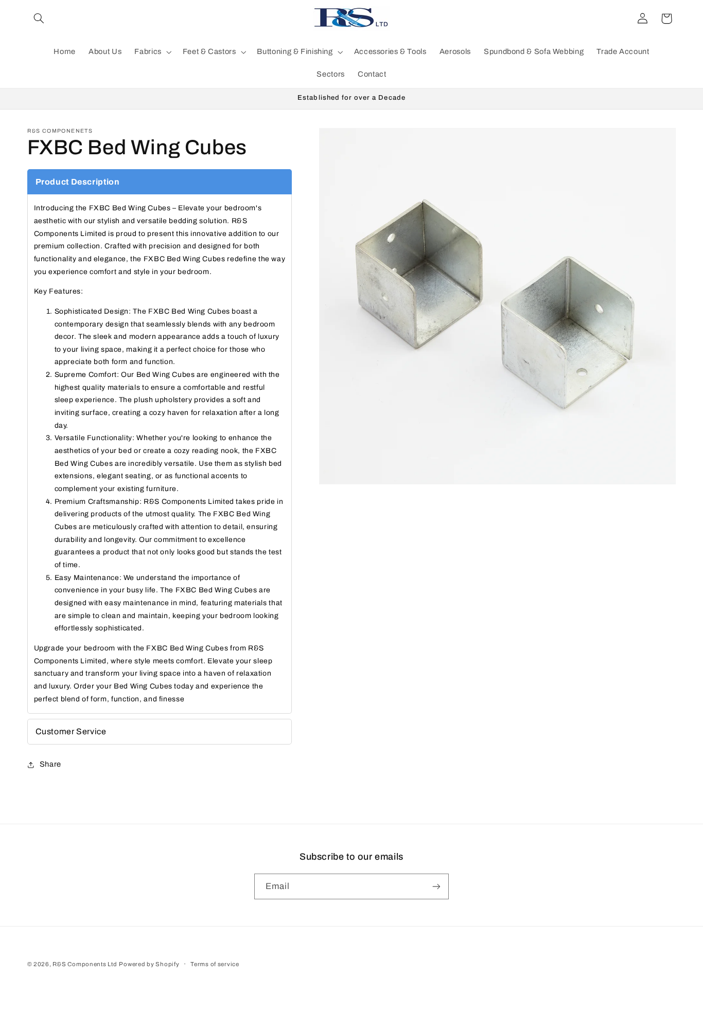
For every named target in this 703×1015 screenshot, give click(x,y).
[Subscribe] (436, 886)
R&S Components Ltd (84, 964)
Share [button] (50, 764)
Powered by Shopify (149, 964)
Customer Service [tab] (71, 731)
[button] (39, 18)
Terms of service (214, 964)
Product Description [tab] (78, 181)
